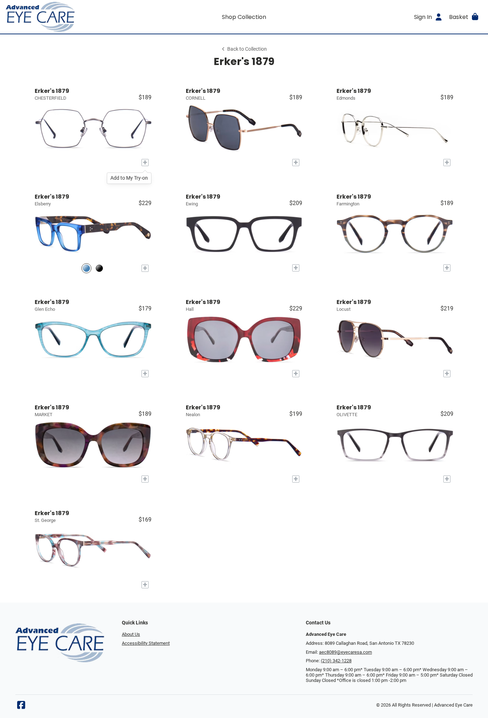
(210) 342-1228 (336, 660)
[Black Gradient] (99, 268)
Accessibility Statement (146, 643)
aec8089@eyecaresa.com (345, 652)
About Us (131, 634)
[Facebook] (21, 706)
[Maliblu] (86, 268)
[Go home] (65, 17)
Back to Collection (247, 49)
